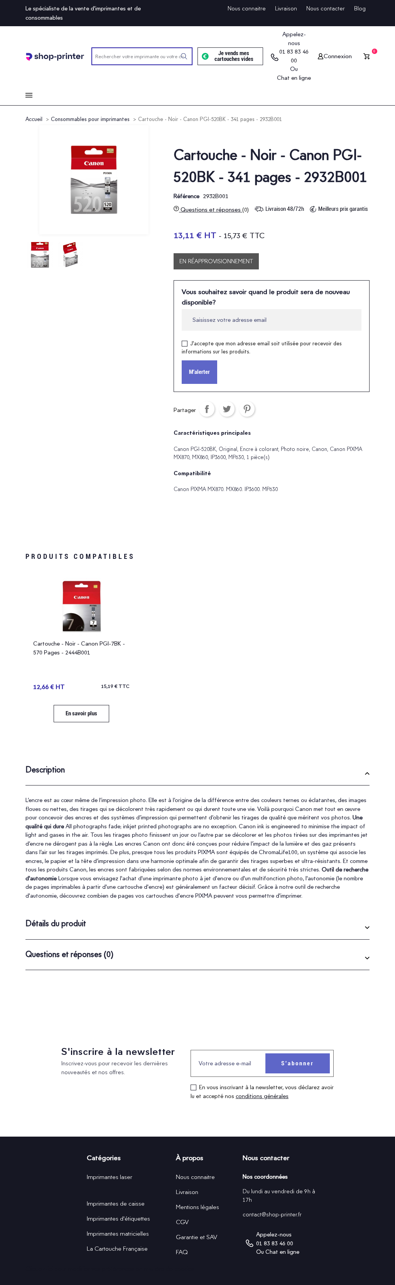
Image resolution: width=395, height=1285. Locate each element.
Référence (186, 196)
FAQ (182, 1252)
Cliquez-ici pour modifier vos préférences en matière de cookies (109, 1268)
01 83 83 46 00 (294, 56)
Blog (360, 8)
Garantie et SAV (196, 1237)
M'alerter (199, 371)
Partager (206, 409)
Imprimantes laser (109, 1177)
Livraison (286, 8)
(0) (245, 210)
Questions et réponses (214, 209)
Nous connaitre (247, 8)
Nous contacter (325, 8)
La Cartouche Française (117, 1248)
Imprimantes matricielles (118, 1233)
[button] (197, 772)
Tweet (227, 409)
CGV (182, 1222)
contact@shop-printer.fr (272, 1214)
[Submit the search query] (184, 56)
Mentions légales (197, 1207)
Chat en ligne (294, 77)
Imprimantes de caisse (116, 1203)
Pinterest (247, 409)
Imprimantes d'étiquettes (118, 1218)
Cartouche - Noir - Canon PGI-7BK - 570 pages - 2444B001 (79, 648)
